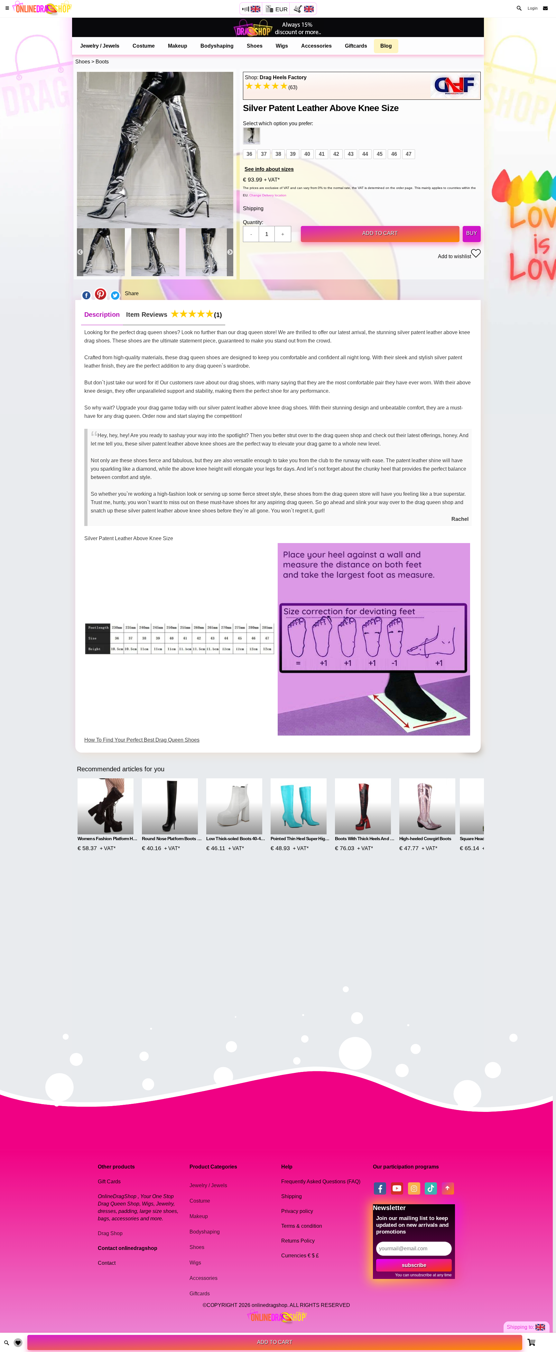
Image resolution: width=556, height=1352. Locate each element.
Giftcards (356, 46)
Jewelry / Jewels (99, 46)
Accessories (316, 46)
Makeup (177, 46)
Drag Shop (110, 1233)
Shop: (276, 77)
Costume (144, 46)
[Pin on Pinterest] (100, 293)
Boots (102, 61)
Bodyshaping (217, 46)
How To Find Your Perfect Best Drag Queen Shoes (141, 740)
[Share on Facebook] (86, 293)
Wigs (282, 46)
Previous (80, 252)
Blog (386, 46)
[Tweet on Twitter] (115, 293)
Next (230, 252)
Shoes (255, 46)
